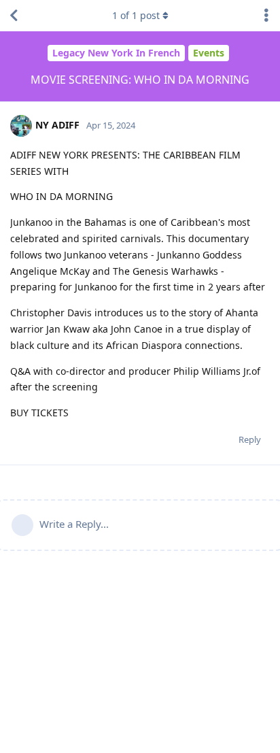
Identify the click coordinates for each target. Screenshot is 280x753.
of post (136, 15)
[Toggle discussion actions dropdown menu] (266, 15)
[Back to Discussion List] (13, 15)
